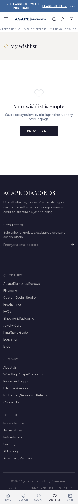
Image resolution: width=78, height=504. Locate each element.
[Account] (63, 19)
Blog (6, 346)
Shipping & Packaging (18, 318)
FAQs (7, 311)
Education (10, 339)
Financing (10, 290)
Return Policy (12, 437)
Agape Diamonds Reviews (21, 283)
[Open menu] (6, 19)
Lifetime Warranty (16, 388)
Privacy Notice (13, 423)
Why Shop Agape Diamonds (23, 374)
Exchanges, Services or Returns (25, 395)
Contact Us (11, 402)
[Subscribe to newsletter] (73, 244)
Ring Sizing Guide (15, 332)
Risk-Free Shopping (17, 381)
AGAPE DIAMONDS (29, 192)
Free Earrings (12, 304)
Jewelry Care (12, 325)
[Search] (54, 19)
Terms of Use (12, 430)
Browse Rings (39, 131)
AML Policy (11, 451)
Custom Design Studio (19, 297)
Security (9, 444)
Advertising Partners (17, 458)
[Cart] (71, 19)
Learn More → (54, 6)
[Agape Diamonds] (30, 19)
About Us (9, 367)
